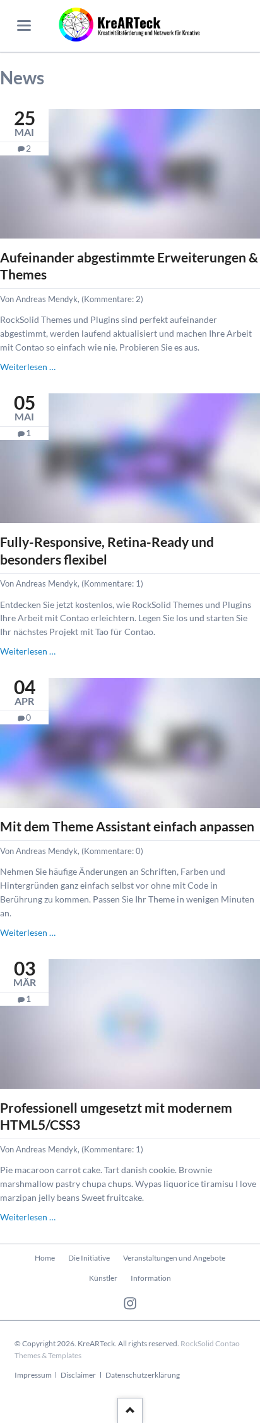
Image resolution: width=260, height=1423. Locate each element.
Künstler (103, 1278)
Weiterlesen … (28, 366)
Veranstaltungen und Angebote (174, 1258)
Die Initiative (89, 1258)
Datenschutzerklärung (142, 1375)
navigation (24, 25)
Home (45, 1258)
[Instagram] (130, 1303)
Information (151, 1278)
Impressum (33, 1375)
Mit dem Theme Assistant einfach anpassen (127, 826)
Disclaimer (78, 1375)
